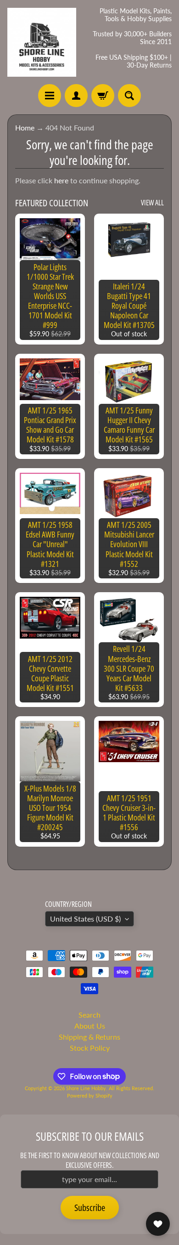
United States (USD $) (85, 918)
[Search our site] (129, 95)
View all (152, 203)
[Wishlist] (158, 1224)
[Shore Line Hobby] (41, 42)
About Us (89, 1025)
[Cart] (102, 95)
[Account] (76, 95)
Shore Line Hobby (86, 1088)
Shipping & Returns (89, 1036)
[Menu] (49, 95)
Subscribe (89, 1207)
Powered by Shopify (89, 1095)
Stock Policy (90, 1047)
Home (24, 127)
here (61, 180)
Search (89, 1014)
